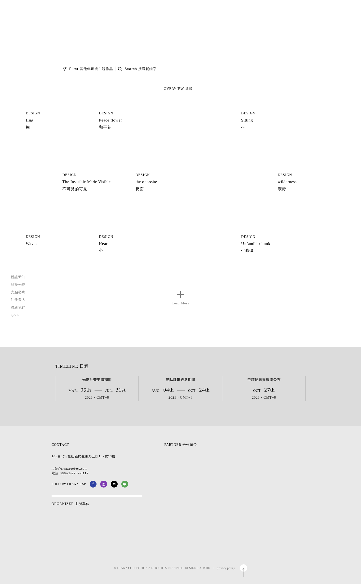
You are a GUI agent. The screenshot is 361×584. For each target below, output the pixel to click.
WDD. (207, 568)
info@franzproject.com (69, 468)
